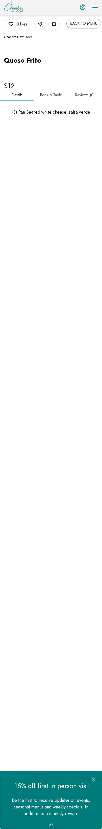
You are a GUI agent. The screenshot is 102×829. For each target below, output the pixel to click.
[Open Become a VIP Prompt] (51, 824)
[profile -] (83, 7)
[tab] (17, 95)
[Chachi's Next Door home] (26, 7)
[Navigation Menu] (95, 7)
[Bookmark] (54, 24)
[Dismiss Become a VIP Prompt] (93, 779)
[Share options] (40, 24)
